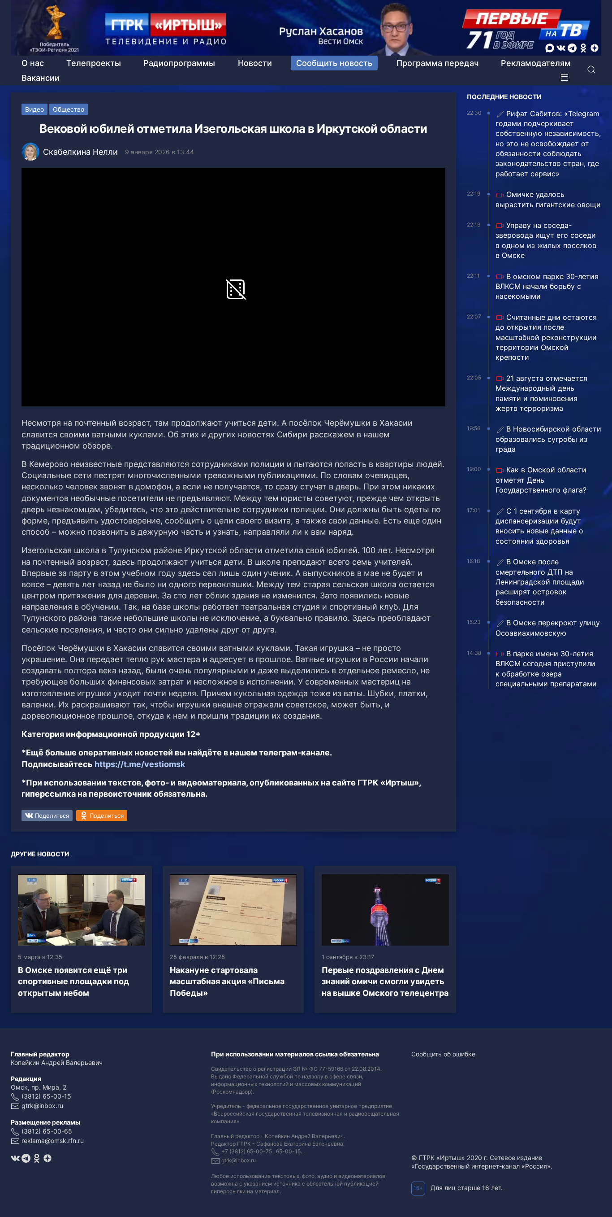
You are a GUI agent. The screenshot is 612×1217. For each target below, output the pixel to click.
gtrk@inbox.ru (42, 1105)
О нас (33, 63)
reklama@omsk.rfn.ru (53, 1140)
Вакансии (41, 78)
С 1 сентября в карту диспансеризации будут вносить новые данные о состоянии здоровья (539, 525)
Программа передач (437, 63)
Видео (34, 109)
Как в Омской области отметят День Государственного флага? (541, 479)
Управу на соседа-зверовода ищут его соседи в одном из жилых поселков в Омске (546, 240)
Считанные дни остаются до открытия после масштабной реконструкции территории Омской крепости (546, 337)
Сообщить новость (334, 63)
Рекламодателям (536, 63)
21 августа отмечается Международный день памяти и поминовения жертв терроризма (541, 393)
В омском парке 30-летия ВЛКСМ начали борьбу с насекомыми (547, 286)
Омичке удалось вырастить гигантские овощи (548, 199)
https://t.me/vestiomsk (140, 764)
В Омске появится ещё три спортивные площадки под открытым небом (73, 981)
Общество (68, 109)
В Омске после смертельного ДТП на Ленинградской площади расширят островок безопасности (540, 581)
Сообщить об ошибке (443, 1054)
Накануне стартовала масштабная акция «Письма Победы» (227, 981)
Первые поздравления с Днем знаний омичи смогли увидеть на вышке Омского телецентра (385, 981)
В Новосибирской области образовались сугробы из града (548, 439)
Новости (255, 63)
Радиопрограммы (179, 63)
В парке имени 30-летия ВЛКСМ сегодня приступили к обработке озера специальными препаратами (546, 668)
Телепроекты (93, 63)
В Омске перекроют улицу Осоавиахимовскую (548, 627)
